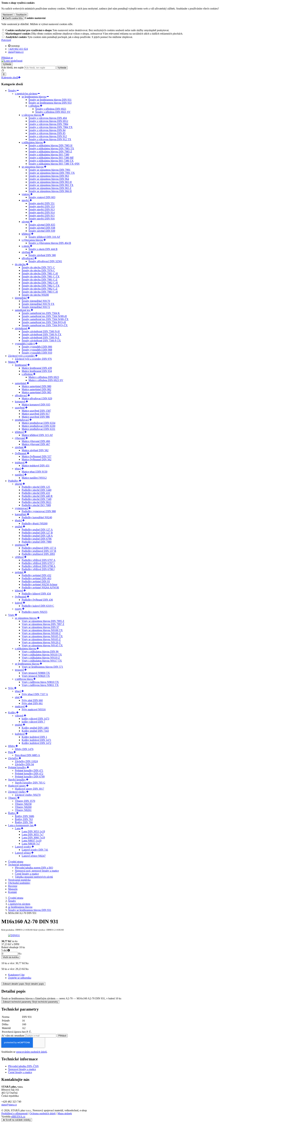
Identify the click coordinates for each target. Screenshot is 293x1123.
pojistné (19, 572)
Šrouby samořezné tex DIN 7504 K (41, 313)
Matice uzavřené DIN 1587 (36, 410)
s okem (26, 246)
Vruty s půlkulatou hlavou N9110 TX (42, 654)
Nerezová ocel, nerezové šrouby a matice (37, 870)
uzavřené (20, 407)
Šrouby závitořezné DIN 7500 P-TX (41, 340)
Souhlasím (21, 14)
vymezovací (21, 508)
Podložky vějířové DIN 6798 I (38, 569)
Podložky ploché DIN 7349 (36, 499)
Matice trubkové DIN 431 (36, 465)
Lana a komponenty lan (21, 825)
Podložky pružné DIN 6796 (37, 538)
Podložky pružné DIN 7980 (37, 541)
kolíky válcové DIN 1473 (35, 718)
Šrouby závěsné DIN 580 (42, 255)
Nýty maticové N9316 (34, 709)
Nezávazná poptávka (19, 879)
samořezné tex (23, 310)
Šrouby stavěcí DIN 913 (41, 209)
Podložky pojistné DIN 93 (36, 581)
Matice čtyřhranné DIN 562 (36, 459)
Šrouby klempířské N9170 (36, 300)
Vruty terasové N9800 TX (36, 672)
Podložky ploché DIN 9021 (36, 502)
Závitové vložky (17, 791)
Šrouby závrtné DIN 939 (41, 230)
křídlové (26, 233)
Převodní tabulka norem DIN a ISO (34, 867)
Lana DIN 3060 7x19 (33, 837)
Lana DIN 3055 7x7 (33, 834)
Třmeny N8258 (23, 804)
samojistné (21, 383)
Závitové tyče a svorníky (21, 355)
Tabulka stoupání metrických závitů (34, 876)
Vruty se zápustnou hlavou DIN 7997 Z (43, 624)
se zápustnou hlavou (33, 166)
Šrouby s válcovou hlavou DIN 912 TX (49, 139)
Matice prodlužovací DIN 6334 (38, 422)
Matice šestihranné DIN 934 (37, 371)
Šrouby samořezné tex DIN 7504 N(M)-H (44, 316)
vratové (26, 194)
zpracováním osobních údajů (31, 1051)
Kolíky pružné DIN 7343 (35, 730)
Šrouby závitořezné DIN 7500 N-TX (41, 334)
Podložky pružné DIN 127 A (37, 529)
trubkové (20, 462)
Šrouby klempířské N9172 (36, 307)
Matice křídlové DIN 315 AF (37, 435)
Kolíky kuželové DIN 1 (34, 736)
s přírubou (34, 105)
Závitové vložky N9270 (28, 794)
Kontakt (12, 892)
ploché (19, 483)
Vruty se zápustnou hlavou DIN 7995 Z (43, 621)
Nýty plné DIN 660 (32, 700)
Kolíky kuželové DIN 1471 (36, 740)
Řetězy (12, 813)
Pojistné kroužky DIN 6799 (30, 776)
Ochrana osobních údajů (43, 1113)
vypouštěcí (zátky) (25, 343)
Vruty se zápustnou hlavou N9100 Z (41, 633)
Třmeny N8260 (23, 807)
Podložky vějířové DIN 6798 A (38, 566)
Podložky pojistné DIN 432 (36, 575)
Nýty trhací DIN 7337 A (35, 694)
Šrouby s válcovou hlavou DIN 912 (47, 136)
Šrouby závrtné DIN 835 (41, 224)
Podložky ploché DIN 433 (36, 493)
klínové (19, 590)
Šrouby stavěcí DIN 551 (41, 203)
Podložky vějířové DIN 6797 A (38, 560)
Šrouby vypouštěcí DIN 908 (37, 349)
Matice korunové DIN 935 (36, 404)
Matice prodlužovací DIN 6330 (38, 425)
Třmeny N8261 (23, 810)
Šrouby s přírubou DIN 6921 (50, 108)
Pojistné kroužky (17, 767)
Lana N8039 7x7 (31, 843)
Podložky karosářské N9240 (37, 517)
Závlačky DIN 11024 (26, 761)
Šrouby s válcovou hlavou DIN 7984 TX (50, 127)
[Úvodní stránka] (11, 60)
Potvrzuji (6, 40)
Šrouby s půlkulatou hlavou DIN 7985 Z (50, 151)
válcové (19, 715)
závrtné (26, 221)
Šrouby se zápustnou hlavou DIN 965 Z (49, 188)
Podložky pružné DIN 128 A (37, 535)
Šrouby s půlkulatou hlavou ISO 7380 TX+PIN (54, 163)
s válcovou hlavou (32, 114)
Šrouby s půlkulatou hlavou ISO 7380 (48, 154)
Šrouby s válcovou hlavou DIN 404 (47, 118)
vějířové (19, 557)
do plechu (20, 264)
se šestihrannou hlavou (34, 96)
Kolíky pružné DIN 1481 (35, 727)
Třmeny (12, 797)
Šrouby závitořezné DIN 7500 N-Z (40, 337)
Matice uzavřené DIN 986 (36, 416)
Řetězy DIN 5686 (24, 816)
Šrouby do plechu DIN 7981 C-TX (41, 276)
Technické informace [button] (19, 864)
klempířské (21, 297)
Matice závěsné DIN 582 (35, 450)
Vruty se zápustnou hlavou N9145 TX (42, 645)
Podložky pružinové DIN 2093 (38, 554)
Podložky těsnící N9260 (34, 523)
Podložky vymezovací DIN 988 (39, 511)
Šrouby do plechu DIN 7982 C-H (40, 282)
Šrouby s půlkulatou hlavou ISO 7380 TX (51, 160)
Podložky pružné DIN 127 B (37, 532)
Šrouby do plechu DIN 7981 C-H (40, 273)
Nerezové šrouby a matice (22, 1069)
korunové (20, 401)
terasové (19, 669)
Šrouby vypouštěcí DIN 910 (37, 352)
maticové (20, 706)
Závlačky (13, 758)
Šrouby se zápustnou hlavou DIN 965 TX (50, 185)
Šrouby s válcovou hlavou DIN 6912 (48, 121)
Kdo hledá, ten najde (12, 67)
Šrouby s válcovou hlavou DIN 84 (46, 130)
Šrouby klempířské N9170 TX (38, 304)
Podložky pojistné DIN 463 (36, 578)
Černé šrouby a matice (27, 873)
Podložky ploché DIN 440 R (37, 496)
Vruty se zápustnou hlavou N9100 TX (42, 630)
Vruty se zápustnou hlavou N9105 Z (41, 639)
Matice (12, 361)
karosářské (21, 514)
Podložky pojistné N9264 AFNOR (40, 587)
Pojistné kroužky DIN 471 (29, 770)
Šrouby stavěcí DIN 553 (41, 206)
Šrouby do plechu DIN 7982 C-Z (39, 288)
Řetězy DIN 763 (24, 819)
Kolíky (12, 712)
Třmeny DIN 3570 (25, 800)
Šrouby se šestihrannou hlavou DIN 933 (50, 102)
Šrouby (12, 90)
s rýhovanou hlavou (33, 239)
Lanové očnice (23, 852)
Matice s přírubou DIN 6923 (43, 377)
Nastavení (8, 14)
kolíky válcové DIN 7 (33, 721)
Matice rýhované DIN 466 (36, 441)
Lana (18, 828)
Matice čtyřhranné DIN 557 (36, 456)
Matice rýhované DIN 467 (36, 444)
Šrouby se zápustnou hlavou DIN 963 (48, 175)
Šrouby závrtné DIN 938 (41, 227)
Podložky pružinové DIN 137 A (39, 547)
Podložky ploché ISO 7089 (36, 505)
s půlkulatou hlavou (32, 142)
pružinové (20, 544)
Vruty (11, 615)
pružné (19, 526)
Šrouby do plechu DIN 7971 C (38, 267)
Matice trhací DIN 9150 (34, 471)
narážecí (19, 474)
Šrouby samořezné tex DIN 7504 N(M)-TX (45, 319)
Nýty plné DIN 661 (32, 703)
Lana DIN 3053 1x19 (33, 831)
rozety (18, 608)
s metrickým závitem (26, 93)
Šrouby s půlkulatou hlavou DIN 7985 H (50, 145)
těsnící (18, 520)
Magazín (12, 889)
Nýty (11, 688)
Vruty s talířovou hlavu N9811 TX (40, 685)
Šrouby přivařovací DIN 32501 (45, 261)
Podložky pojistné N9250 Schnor (39, 584)
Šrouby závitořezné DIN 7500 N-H (41, 331)
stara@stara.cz (9, 1104)
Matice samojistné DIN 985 (36, 392)
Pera (11, 752)
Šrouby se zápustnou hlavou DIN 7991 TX (51, 172)
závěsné (26, 252)
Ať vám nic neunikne (13, 1035)
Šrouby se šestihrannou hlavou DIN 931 (50, 99)
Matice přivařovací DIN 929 (37, 398)
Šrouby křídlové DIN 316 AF (44, 236)
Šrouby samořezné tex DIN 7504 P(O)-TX (45, 325)
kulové (19, 602)
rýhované (20, 438)
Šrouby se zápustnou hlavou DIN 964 (48, 179)
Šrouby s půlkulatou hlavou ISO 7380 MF (51, 157)
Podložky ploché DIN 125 (36, 486)
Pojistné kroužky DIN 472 (29, 773)
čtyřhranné (21, 453)
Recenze (12, 886)
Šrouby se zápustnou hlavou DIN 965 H (50, 182)
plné (17, 697)
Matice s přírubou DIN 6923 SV (45, 380)
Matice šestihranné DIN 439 (37, 368)
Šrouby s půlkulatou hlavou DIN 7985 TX (51, 148)
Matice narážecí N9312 (34, 477)
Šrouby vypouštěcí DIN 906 (37, 346)
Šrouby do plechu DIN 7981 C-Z (39, 279)
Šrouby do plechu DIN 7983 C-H (40, 291)
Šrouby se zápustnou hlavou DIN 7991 (49, 169)
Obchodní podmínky (19, 882)
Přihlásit (62, 1035)
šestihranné (21, 364)
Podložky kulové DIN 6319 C (38, 605)
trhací (18, 468)
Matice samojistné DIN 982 (36, 389)
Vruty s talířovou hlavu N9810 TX (40, 682)
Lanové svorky (23, 846)
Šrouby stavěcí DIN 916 (41, 218)
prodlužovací (22, 419)
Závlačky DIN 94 (24, 764)
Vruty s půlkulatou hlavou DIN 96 (40, 651)
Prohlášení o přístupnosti (14, 1113)
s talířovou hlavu (24, 679)
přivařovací (28, 258)
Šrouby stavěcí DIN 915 (41, 215)
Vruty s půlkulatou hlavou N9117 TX (42, 660)
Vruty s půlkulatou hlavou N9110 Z (41, 657)
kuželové (20, 733)
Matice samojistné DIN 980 (36, 386)
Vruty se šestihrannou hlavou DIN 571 (42, 666)
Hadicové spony (17, 785)
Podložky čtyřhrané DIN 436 (37, 599)
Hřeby (12, 746)
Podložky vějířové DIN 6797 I (38, 563)
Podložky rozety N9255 (34, 611)
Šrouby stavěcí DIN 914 (41, 212)
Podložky (13, 480)
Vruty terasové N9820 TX (36, 675)
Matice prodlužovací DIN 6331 (38, 429)
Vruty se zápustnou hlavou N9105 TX (42, 636)
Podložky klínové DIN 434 (36, 593)
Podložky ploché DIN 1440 (36, 489)
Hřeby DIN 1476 (24, 749)
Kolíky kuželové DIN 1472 (36, 743)
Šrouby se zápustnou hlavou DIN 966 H (50, 191)
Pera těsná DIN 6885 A (27, 755)
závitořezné (21, 328)
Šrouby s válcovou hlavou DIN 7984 (48, 124)
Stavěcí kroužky (17, 779)
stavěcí (26, 200)
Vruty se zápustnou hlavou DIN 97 (40, 627)
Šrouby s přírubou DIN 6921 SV (53, 111)
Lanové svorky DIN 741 (35, 849)
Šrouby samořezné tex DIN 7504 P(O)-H (44, 322)
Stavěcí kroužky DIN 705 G (30, 782)
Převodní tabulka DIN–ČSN (23, 1066)
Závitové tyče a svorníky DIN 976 (33, 358)
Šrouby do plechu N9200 (35, 294)
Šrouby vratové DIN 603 (41, 197)
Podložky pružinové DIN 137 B (39, 550)
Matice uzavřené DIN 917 (36, 413)
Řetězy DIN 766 (24, 822)
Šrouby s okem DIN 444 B (42, 249)
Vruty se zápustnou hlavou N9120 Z (41, 642)
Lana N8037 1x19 (31, 840)
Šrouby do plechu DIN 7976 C (38, 270)
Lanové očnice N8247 (34, 855)
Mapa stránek (64, 1113)
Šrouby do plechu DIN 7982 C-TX (41, 285)
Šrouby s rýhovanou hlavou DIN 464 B (49, 243)
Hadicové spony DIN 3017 (29, 788)
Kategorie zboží (9, 77)
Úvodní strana (15, 861)
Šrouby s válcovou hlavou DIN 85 (46, 133)
